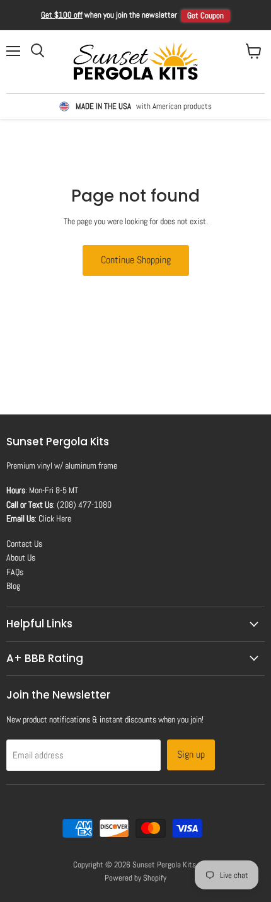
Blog (13, 585)
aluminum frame (91, 465)
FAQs (14, 572)
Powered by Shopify (135, 877)
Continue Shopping (136, 259)
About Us (20, 557)
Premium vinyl (29, 465)
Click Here (54, 518)
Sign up (191, 754)
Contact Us (24, 543)
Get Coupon (205, 15)
